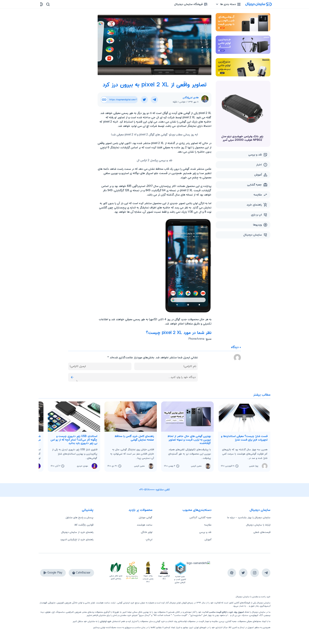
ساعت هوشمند (144, 525)
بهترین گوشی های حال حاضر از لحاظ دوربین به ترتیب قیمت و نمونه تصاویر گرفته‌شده (189, 440)
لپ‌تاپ (149, 539)
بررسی (221, 621)
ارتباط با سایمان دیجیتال (258, 525)
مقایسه (207, 525)
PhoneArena (196, 339)
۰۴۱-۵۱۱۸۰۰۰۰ (147, 489)
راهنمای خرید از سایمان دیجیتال (77, 532)
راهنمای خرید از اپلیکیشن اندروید (76, 539)
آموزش (208, 539)
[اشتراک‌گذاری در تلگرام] (154, 99)
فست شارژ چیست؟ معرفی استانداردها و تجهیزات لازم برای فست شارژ (244, 438)
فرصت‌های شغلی (261, 532)
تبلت (113, 602)
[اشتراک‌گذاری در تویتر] (144, 99)
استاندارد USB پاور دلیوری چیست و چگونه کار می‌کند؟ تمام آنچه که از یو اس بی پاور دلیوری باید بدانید (74, 440)
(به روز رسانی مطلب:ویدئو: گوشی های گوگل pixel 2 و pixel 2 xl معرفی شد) (154, 134)
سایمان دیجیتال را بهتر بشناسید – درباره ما (248, 517)
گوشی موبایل (145, 517)
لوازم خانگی (146, 532)
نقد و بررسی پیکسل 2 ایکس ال (154, 160)
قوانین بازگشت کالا (83, 525)
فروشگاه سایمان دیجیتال (188, 4)
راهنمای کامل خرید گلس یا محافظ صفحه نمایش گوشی (134, 438)
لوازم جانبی (90, 602)
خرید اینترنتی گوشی (125, 602)
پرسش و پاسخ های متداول (79, 517)
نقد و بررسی (205, 532)
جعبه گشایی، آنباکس (200, 517)
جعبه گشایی (231, 621)
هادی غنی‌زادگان (190, 97)
